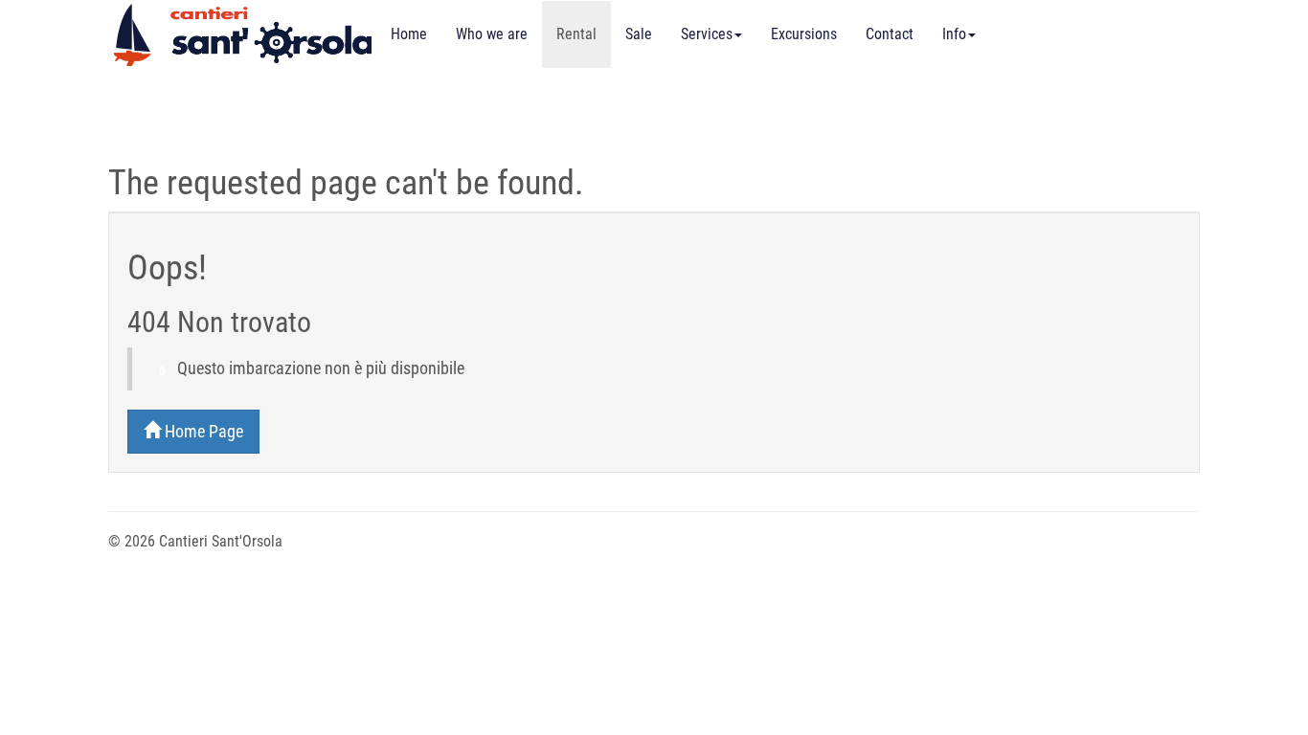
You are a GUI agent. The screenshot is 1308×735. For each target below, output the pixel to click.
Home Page (202, 431)
